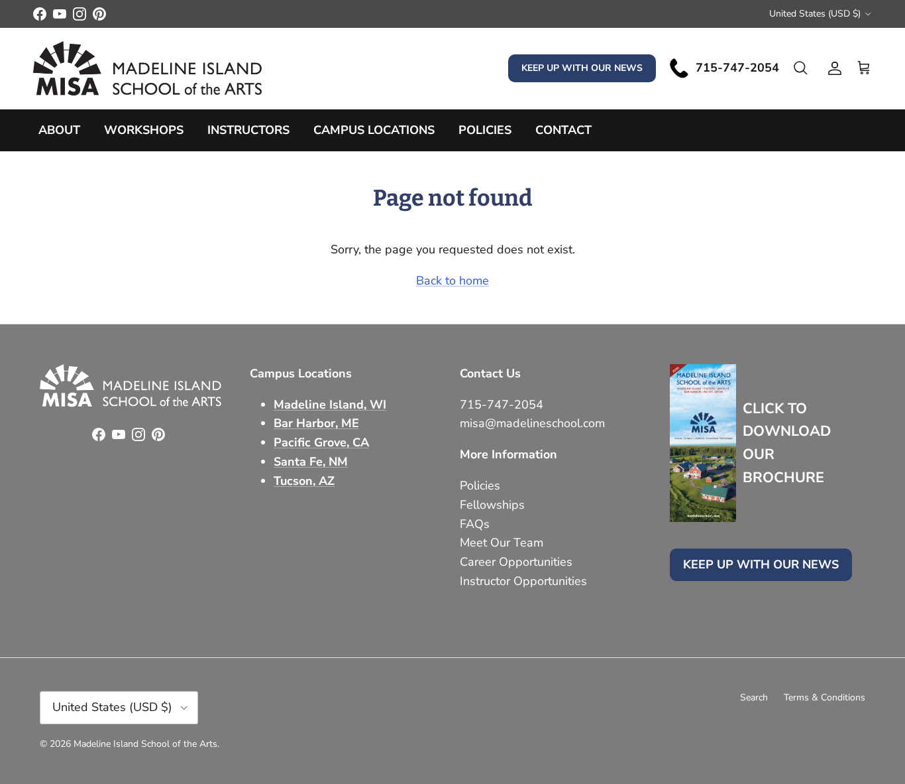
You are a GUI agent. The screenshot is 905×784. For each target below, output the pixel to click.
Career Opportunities (516, 562)
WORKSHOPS (144, 130)
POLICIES (484, 130)
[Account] (832, 68)
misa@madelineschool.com (534, 423)
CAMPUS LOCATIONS (374, 130)
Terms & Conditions (824, 697)
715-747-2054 (501, 405)
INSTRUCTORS (248, 130)
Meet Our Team (501, 543)
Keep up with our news (582, 68)
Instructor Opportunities (523, 581)
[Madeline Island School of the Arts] (147, 68)
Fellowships (492, 505)
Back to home (452, 281)
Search (754, 697)
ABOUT (59, 130)
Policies (480, 485)
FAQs (475, 524)
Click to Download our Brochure (787, 443)
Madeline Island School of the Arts (145, 744)
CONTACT (563, 130)
